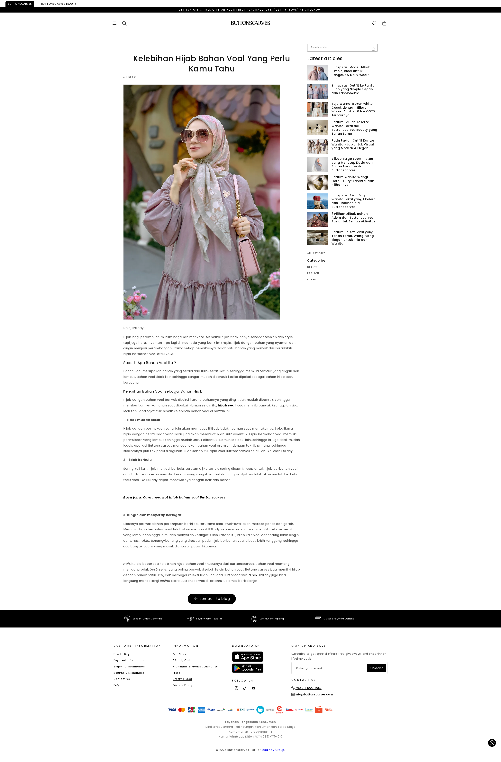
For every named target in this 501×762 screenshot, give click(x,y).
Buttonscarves (20, 4)
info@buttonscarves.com (314, 694)
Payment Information (129, 660)
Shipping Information (129, 666)
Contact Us (122, 679)
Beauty (59, 4)
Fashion (313, 273)
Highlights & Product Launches (195, 666)
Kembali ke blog (214, 598)
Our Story (179, 654)
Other (311, 279)
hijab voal (227, 405)
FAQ (116, 685)
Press (176, 672)
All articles (316, 253)
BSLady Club (182, 660)
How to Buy (122, 654)
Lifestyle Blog (182, 679)
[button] (114, 23)
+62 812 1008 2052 (309, 688)
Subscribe (376, 668)
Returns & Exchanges (129, 672)
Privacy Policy (183, 685)
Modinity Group (273, 750)
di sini (253, 575)
